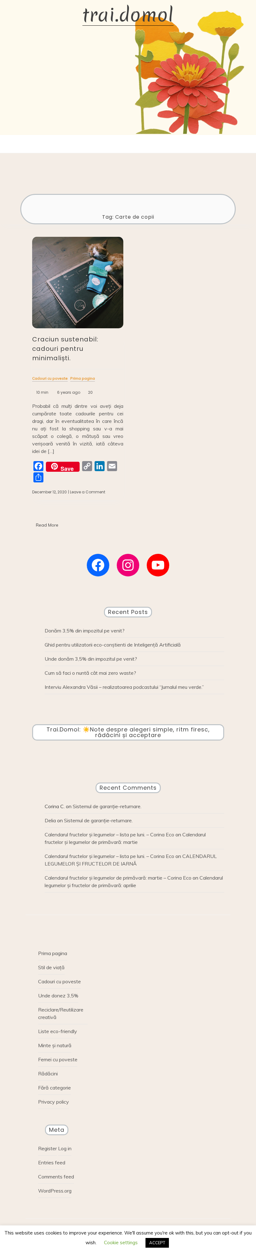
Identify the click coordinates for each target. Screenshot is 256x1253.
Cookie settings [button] (121, 1242)
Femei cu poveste (57, 1059)
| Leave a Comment (86, 492)
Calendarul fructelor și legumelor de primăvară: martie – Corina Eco (118, 878)
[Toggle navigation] (122, 144)
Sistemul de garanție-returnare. (107, 806)
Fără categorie (54, 1087)
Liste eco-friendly (57, 1031)
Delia (50, 820)
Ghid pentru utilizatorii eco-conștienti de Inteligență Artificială (113, 645)
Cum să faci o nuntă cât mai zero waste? (90, 673)
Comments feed (56, 1176)
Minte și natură (54, 1045)
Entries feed (51, 1162)
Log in (64, 1148)
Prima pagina (52, 953)
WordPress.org (54, 1191)
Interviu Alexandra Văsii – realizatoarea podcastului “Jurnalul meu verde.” (124, 687)
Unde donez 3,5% (58, 995)
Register (47, 1148)
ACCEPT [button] (157, 1242)
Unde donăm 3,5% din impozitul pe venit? (91, 659)
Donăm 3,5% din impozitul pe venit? (85, 630)
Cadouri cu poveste (59, 981)
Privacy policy (53, 1102)
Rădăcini (48, 1073)
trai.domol (128, 15)
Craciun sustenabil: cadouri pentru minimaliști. (65, 348)
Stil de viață (51, 967)
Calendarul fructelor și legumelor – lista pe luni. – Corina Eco (109, 834)
